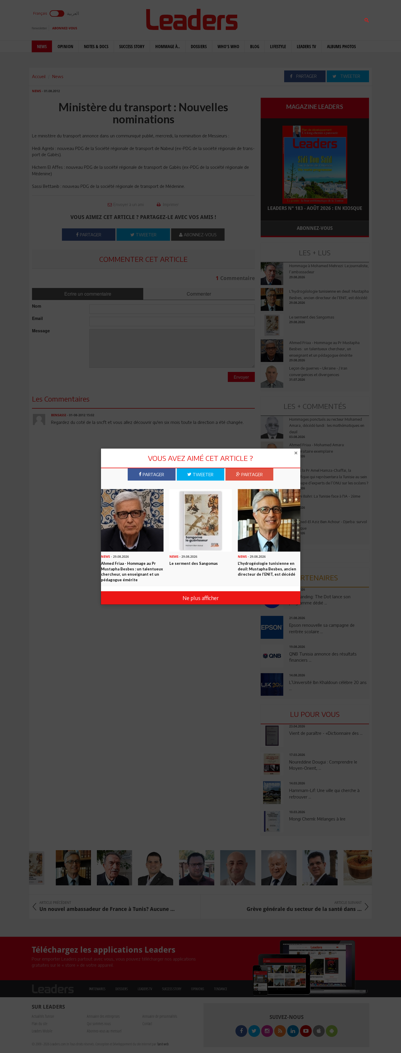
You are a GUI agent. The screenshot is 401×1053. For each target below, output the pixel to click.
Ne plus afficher (201, 597)
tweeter (202, 474)
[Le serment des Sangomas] (200, 519)
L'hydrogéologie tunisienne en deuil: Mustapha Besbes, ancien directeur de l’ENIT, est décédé (267, 568)
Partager (152, 474)
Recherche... (274, 18)
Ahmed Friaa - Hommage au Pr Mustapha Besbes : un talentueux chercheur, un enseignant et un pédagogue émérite (132, 571)
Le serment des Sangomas (193, 563)
